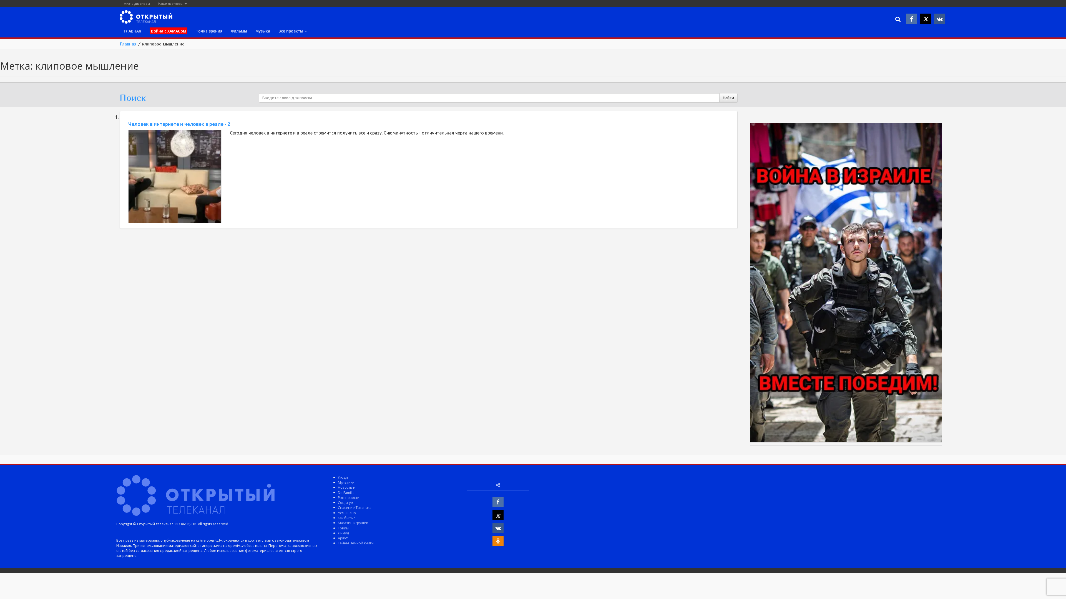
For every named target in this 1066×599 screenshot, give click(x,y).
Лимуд (343, 533)
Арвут (343, 537)
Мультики (346, 482)
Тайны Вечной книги (356, 542)
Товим (343, 528)
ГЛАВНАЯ (132, 31)
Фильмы (239, 31)
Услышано (347, 512)
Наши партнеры (171, 3)
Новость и (346, 487)
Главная (128, 44)
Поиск (133, 97)
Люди (343, 477)
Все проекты (291, 31)
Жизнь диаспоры (137, 3)
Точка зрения (209, 31)
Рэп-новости (348, 497)
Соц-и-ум (345, 502)
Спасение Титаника (354, 507)
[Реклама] (846, 283)
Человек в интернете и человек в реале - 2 (179, 124)
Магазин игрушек (353, 522)
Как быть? (346, 517)
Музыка (262, 31)
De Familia (346, 492)
